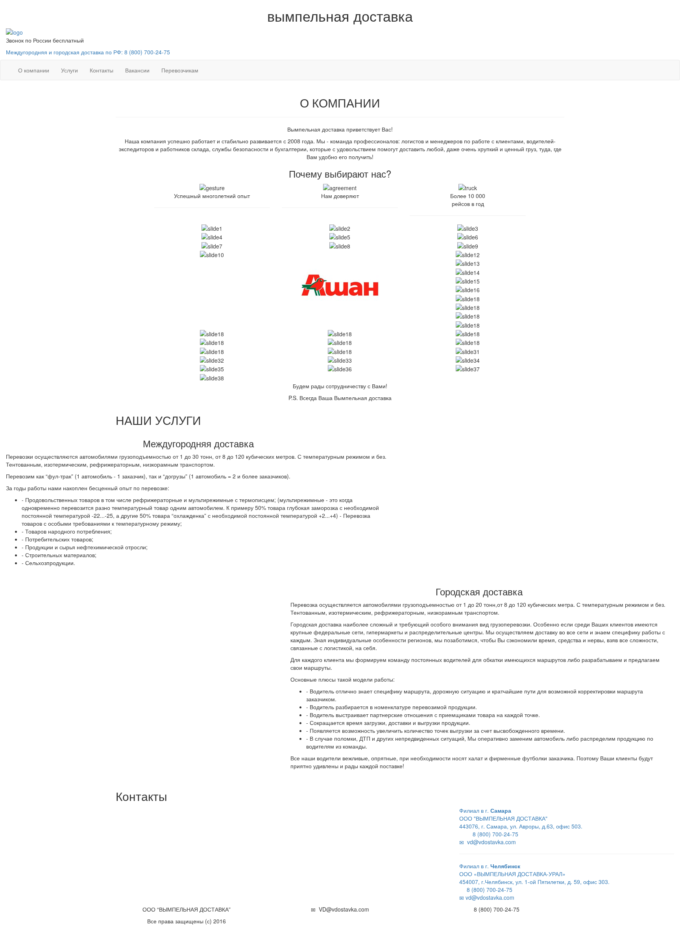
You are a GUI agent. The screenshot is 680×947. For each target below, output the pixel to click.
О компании (33, 70)
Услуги (69, 70)
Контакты (101, 70)
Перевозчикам (179, 70)
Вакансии (137, 70)
